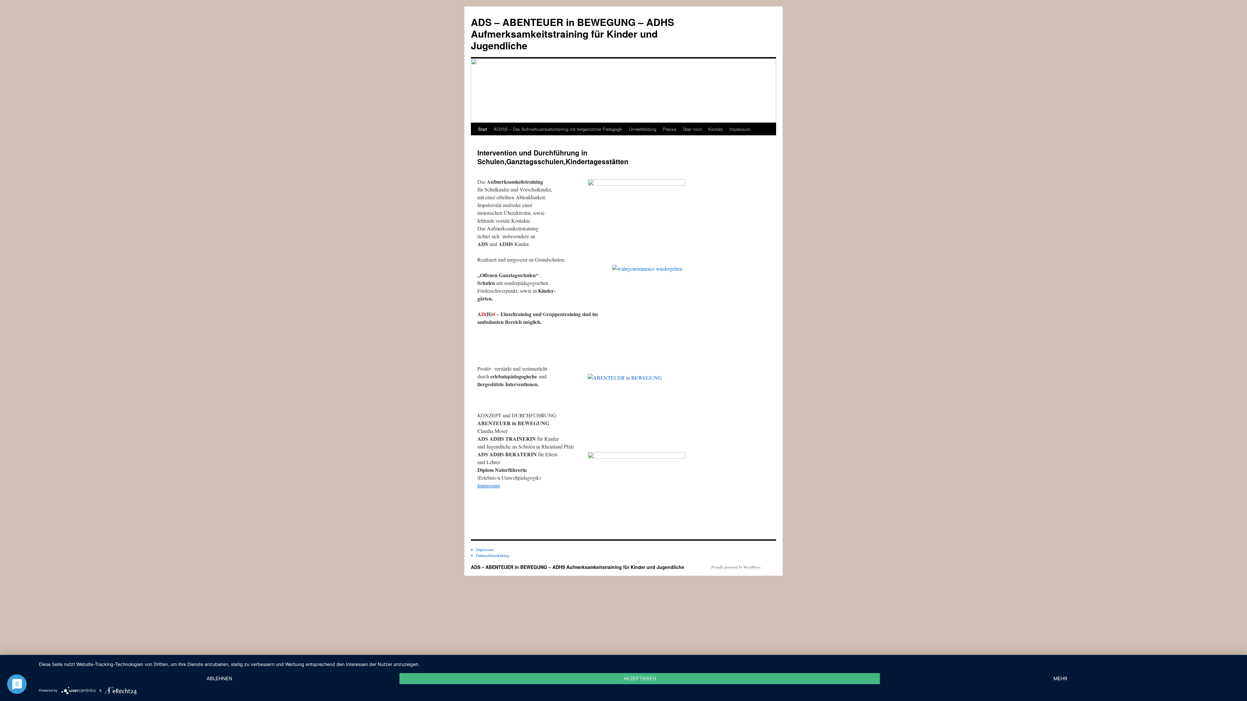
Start (482, 129)
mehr (1060, 678)
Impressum (739, 129)
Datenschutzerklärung (493, 555)
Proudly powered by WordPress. (736, 567)
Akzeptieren (640, 678)
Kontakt (715, 129)
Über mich (692, 129)
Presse (669, 129)
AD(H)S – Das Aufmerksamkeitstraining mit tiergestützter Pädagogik (558, 129)
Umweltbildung (642, 129)
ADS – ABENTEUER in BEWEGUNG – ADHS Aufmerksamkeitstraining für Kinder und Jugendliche (572, 33)
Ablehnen (219, 678)
